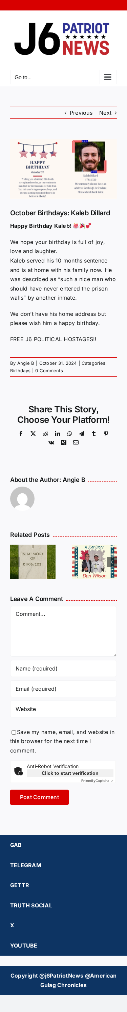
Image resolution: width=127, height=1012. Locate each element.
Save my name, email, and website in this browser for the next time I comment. (62, 741)
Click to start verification (70, 773)
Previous (81, 112)
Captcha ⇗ (97, 780)
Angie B (26, 363)
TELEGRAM (25, 865)
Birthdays (20, 370)
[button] (15, 562)
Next (105, 112)
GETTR (19, 885)
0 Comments (49, 370)
